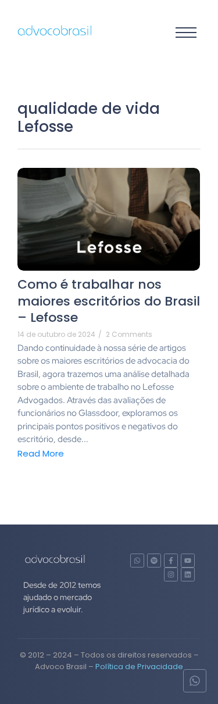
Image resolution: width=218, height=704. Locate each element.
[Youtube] (188, 560)
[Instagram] (171, 574)
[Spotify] (154, 560)
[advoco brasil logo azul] (54, 30)
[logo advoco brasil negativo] (55, 559)
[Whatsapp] (137, 560)
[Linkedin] (188, 574)
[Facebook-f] (171, 560)
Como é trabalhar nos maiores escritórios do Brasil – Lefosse (108, 301)
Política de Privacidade (139, 666)
